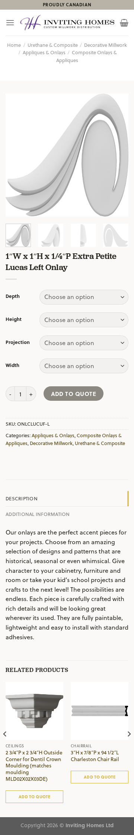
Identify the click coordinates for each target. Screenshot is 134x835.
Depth (13, 296)
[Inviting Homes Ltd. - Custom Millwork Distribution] (67, 22)
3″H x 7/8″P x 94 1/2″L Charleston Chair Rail (95, 755)
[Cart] (124, 22)
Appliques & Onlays (44, 52)
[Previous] (17, 155)
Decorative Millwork (105, 44)
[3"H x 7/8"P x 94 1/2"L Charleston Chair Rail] (99, 711)
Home (14, 44)
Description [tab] (22, 498)
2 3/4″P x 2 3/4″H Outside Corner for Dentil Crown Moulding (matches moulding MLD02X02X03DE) (34, 765)
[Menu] (10, 22)
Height (14, 319)
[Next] (116, 155)
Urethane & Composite (53, 44)
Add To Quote (73, 393)
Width (12, 365)
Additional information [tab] (38, 513)
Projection (18, 342)
